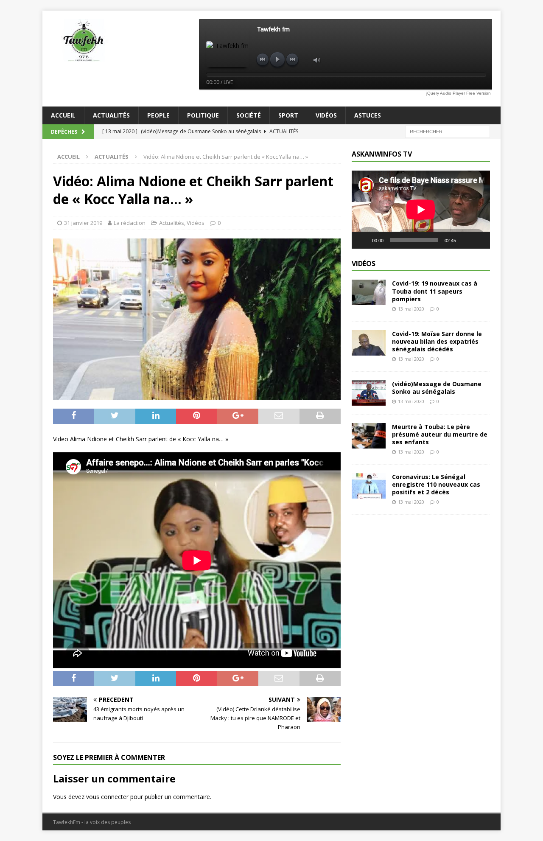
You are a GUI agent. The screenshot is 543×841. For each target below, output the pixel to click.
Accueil (63, 115)
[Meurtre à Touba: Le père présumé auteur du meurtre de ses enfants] (369, 436)
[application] (421, 209)
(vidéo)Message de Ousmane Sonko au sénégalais (436, 387)
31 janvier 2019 (83, 223)
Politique (203, 115)
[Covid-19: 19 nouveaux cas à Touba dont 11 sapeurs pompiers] (369, 292)
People (158, 115)
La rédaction (130, 223)
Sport (288, 115)
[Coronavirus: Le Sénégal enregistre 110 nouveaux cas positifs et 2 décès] (369, 486)
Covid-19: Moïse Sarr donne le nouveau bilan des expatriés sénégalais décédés (437, 341)
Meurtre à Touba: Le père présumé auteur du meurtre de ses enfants (439, 434)
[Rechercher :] (447, 131)
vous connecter (107, 797)
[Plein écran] (479, 240)
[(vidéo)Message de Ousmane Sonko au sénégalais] (369, 393)
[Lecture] (362, 240)
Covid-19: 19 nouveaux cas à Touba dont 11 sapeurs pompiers (434, 291)
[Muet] (465, 240)
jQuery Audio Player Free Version (458, 93)
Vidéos (326, 115)
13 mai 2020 (411, 309)
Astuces (367, 115)
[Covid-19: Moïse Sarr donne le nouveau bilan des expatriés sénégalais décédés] (369, 343)
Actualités (111, 115)
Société (248, 115)
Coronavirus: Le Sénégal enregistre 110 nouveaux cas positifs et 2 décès (436, 484)
